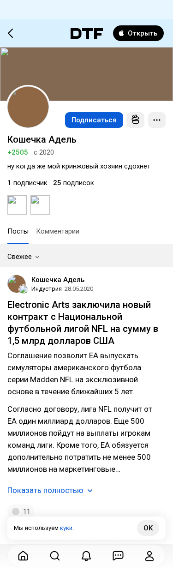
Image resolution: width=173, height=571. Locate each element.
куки (66, 527)
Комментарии (57, 231)
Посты (18, 231)
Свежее (19, 256)
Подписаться (94, 120)
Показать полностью (45, 490)
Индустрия (46, 288)
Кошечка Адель (57, 280)
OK (148, 528)
